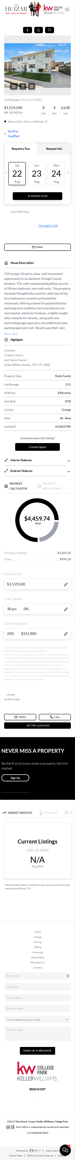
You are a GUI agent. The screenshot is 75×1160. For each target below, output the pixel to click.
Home (37, 931)
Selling (37, 947)
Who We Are (37, 962)
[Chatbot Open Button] (65, 1150)
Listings (37, 936)
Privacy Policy (16, 1155)
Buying (37, 942)
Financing (37, 952)
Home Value (37, 957)
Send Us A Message (37, 1050)
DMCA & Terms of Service (40, 1155)
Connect (37, 967)
